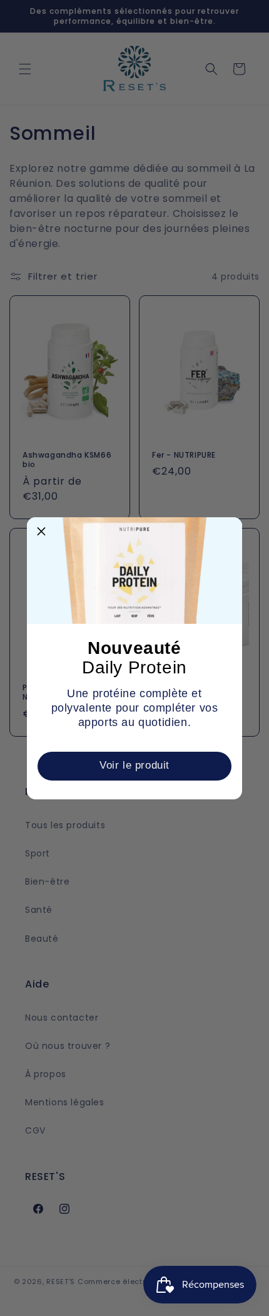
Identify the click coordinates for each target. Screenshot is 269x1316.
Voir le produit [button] (134, 765)
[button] (41, 532)
